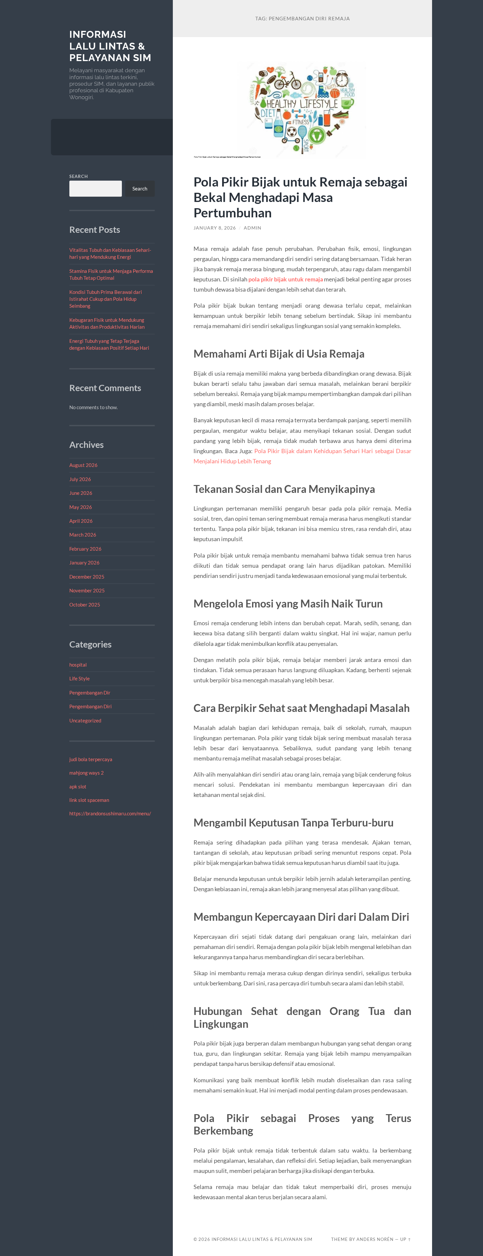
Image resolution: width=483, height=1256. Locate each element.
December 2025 (86, 577)
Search (78, 176)
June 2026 (80, 493)
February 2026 (85, 549)
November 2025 (87, 590)
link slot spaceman (89, 800)
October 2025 (84, 604)
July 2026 (80, 479)
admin (253, 228)
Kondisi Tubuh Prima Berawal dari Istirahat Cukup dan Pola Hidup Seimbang (105, 299)
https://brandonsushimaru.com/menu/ (110, 813)
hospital (78, 665)
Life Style (79, 678)
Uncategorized (85, 720)
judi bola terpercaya (90, 759)
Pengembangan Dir (89, 692)
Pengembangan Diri (90, 706)
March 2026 (82, 535)
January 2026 (84, 562)
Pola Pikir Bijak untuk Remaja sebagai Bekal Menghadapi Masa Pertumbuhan (301, 197)
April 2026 (81, 521)
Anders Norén (375, 1239)
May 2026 (80, 507)
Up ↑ (405, 1239)
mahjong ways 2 (86, 773)
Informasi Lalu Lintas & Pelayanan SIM (110, 46)
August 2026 (83, 465)
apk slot (77, 786)
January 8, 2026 (215, 228)
